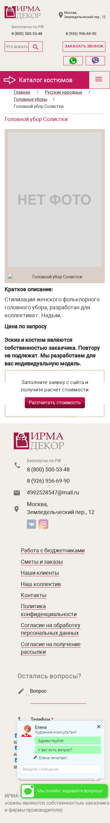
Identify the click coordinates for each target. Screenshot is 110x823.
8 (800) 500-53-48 (27, 33)
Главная (22, 92)
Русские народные (63, 92)
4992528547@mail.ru (53, 492)
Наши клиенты (40, 573)
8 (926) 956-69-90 (81, 33)
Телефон (42, 719)
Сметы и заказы (42, 561)
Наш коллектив (41, 584)
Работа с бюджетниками (53, 550)
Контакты (33, 595)
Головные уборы (30, 99)
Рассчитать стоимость (55, 403)
